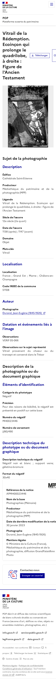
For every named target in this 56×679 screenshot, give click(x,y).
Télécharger (41, 55)
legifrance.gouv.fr (11, 639)
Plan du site (28, 658)
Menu (52, 4)
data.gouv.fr (34, 639)
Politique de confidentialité (31, 665)
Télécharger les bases (23, 653)
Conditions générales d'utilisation (17, 668)
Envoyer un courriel (32, 575)
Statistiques (43, 653)
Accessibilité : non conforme (15, 647)
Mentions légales (9, 665)
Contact (36, 647)
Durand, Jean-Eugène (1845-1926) (22, 313)
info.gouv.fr (8, 632)
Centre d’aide (12, 658)
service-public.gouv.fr (32, 632)
